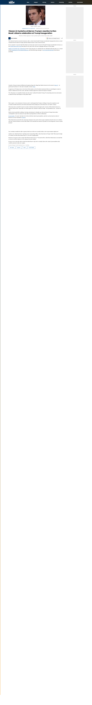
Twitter (23, 117)
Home (32, 26)
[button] (62, 38)
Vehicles (70, 2)
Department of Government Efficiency (20, 50)
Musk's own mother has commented (16, 48)
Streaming (61, 2)
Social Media (80, 2)
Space (39, 26)
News (28, 2)
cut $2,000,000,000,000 (48, 50)
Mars (34, 86)
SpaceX (56, 85)
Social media (11, 116)
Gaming (44, 2)
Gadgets (36, 2)
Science (52, 2)
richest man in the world (16, 46)
